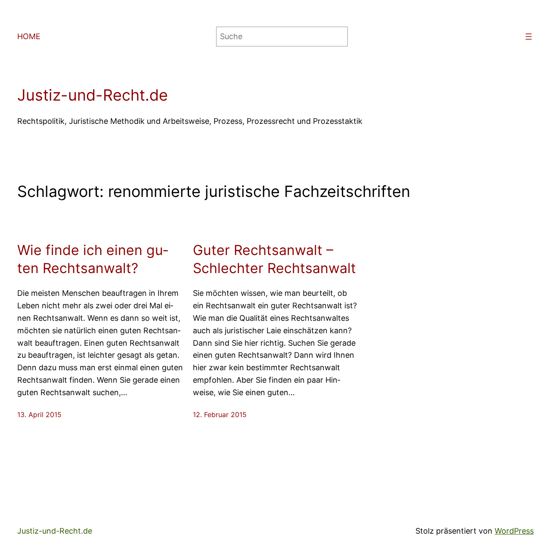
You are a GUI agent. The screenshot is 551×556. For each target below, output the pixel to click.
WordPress (514, 530)
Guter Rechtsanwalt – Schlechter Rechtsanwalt (274, 259)
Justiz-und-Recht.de (92, 95)
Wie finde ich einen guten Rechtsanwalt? (92, 259)
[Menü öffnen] (528, 36)
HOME (28, 36)
